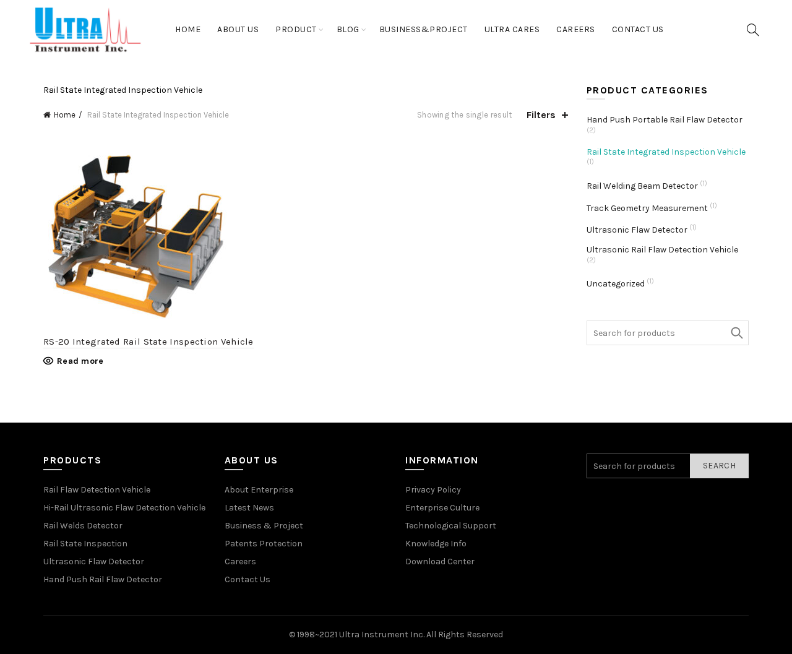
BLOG (348, 29)
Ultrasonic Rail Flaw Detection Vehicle (662, 249)
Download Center (440, 561)
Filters (541, 115)
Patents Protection (264, 543)
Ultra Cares (512, 29)
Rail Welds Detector (83, 525)
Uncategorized (616, 283)
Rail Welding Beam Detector (642, 186)
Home (187, 29)
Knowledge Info (436, 543)
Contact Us (638, 29)
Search (736, 333)
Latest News (249, 507)
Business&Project (423, 29)
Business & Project (264, 525)
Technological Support (450, 525)
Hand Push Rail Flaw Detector (102, 579)
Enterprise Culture (442, 507)
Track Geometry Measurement (647, 208)
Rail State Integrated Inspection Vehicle (666, 152)
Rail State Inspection (85, 543)
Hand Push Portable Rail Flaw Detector (664, 119)
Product (296, 29)
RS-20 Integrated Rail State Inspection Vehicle (148, 341)
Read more (80, 361)
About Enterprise (259, 489)
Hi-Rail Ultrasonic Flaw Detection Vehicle (124, 507)
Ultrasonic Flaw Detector (637, 230)
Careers (575, 29)
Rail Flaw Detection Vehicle (96, 489)
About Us (238, 29)
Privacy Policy (433, 489)
